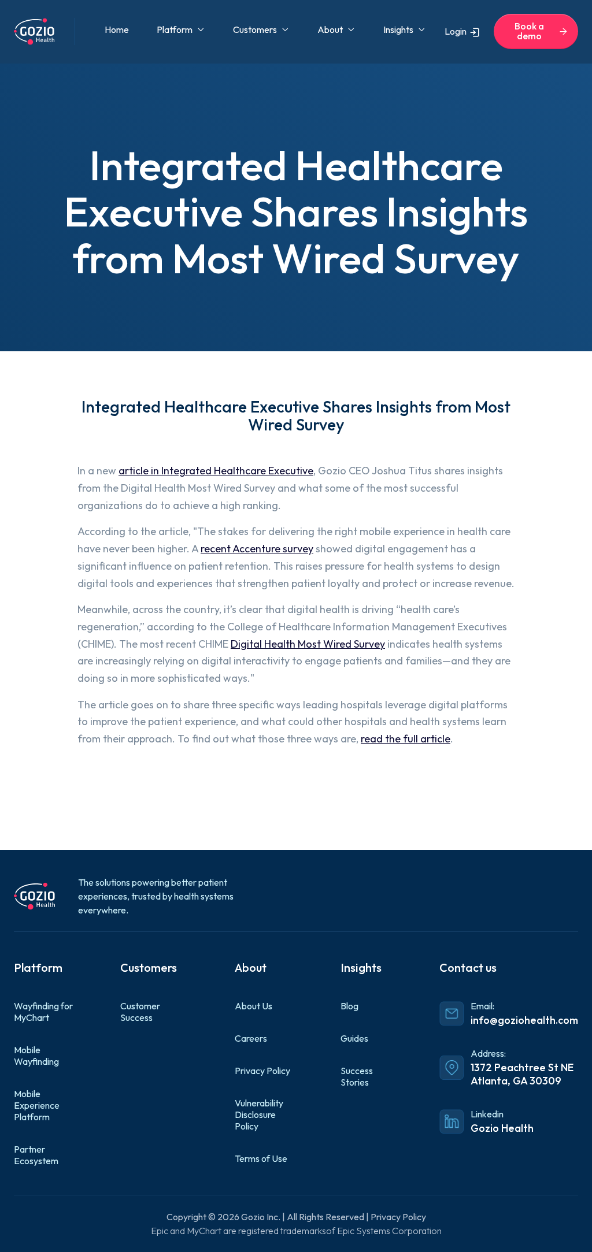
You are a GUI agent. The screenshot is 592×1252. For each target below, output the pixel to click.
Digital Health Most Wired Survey (308, 644)
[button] (180, 29)
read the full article (405, 738)
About (330, 29)
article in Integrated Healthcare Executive (216, 470)
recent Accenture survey (257, 548)
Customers (255, 29)
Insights (398, 29)
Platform (175, 29)
